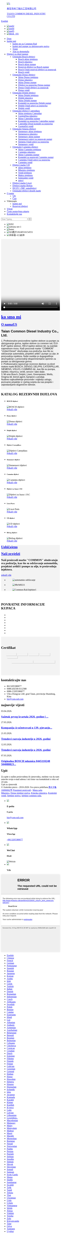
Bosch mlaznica (25, 62)
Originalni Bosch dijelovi (23, 56)
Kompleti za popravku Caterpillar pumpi (36, 121)
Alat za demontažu (20, 51)
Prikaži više (12, 409)
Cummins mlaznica (26, 152)
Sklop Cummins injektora (29, 149)
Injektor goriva (13, 795)
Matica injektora (25, 175)
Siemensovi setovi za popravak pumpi (35, 139)
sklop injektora (24, 167)
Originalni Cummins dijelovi (25, 147)
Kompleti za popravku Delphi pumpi (34, 103)
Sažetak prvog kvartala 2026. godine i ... (24, 716)
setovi (20, 180)
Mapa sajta (37, 790)
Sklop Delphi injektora (28, 95)
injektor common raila (31, 795)
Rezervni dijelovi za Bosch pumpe (33, 67)
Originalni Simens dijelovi (24, 129)
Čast (14, 198)
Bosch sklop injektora (28, 59)
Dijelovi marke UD (21, 165)
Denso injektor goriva (20, 793)
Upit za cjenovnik (9, 784)
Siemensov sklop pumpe (29, 136)
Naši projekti (10, 554)
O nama (10, 193)
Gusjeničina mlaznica (27, 116)
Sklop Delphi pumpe (27, 100)
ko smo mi (11, 316)
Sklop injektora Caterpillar (30, 113)
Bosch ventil (23, 72)
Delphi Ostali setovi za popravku (33, 105)
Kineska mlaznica (39, 793)
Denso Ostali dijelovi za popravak (33, 87)
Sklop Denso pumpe (27, 82)
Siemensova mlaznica (27, 134)
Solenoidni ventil (25, 178)
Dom (9, 38)
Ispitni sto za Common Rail (24, 44)
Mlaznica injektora (26, 170)
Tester (15, 49)
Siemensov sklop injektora (30, 131)
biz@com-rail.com (15, 699)
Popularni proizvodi (22, 790)
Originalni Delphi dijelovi (23, 93)
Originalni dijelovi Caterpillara (26, 111)
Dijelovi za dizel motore (17, 54)
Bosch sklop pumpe (27, 64)
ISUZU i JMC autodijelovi (24, 188)
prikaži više (6, 575)
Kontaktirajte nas (14, 214)
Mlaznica (5, 793)
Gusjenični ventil (25, 126)
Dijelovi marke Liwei (22, 183)
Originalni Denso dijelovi (23, 75)
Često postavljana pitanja (18, 211)
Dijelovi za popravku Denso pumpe (34, 85)
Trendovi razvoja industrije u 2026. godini (26, 738)
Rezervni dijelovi (20, 206)
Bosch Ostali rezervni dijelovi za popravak (37, 69)
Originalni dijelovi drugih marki (26, 191)
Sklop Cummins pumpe (28, 154)
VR (14, 196)
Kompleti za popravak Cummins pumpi (35, 157)
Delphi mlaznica (25, 98)
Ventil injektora (25, 173)
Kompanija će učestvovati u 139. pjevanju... (26, 727)
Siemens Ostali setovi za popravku (33, 142)
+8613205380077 (15, 839)
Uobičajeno (9, 547)
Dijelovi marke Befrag (22, 185)
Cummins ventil (25, 162)
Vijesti (9, 209)
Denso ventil (24, 90)
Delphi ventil (24, 108)
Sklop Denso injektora (28, 77)
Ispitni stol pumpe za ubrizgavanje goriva (30, 46)
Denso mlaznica (25, 80)
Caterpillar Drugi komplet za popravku (35, 124)
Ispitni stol (11, 41)
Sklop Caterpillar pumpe (29, 118)
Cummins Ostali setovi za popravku (34, 160)
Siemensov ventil (25, 144)
